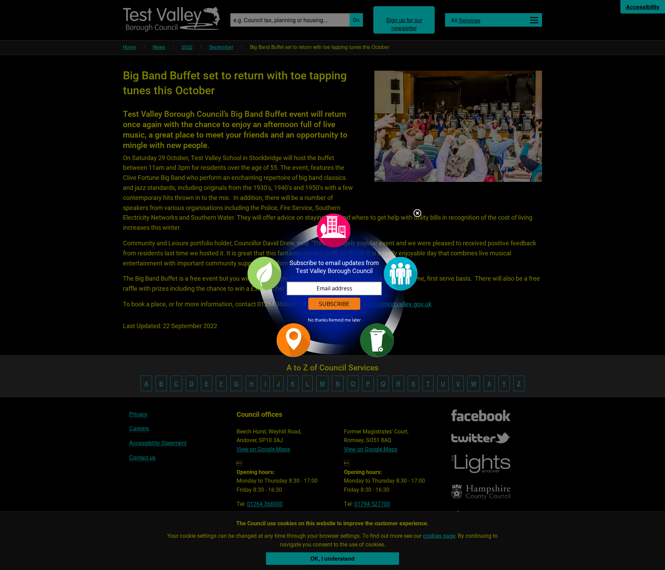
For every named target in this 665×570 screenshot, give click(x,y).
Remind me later (345, 320)
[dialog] (332, 285)
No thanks (318, 320)
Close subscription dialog (417, 214)
